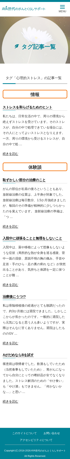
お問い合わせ (52, 433)
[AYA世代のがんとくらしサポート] (32, 8)
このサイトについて (24, 433)
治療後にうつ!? (14, 296)
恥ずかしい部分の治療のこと (24, 180)
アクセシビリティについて (36, 440)
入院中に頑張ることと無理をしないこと (32, 238)
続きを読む (10, 153)
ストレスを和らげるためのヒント (27, 107)
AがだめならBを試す (18, 355)
